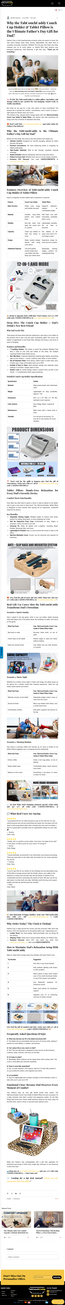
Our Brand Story (14, 1295)
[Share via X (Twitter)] (12, 1193)
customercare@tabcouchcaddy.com (56, 1291)
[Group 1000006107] (36, 1296)
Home (3, 1291)
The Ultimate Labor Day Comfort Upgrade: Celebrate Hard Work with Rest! (16, 1232)
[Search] (55, 3)
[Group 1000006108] (33, 1296)
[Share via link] (20, 1193)
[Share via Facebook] (7, 1193)
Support (13, 1290)
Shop (3, 1293)
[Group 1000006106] (38, 1296)
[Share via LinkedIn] (16, 1193)
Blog (12, 1292)
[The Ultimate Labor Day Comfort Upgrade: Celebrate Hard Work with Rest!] (16, 1219)
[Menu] (52, 3)
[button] (59, 3)
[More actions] (57, 18)
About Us (4, 1295)
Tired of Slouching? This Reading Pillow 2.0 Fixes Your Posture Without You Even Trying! (47, 1232)
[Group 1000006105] (41, 1296)
